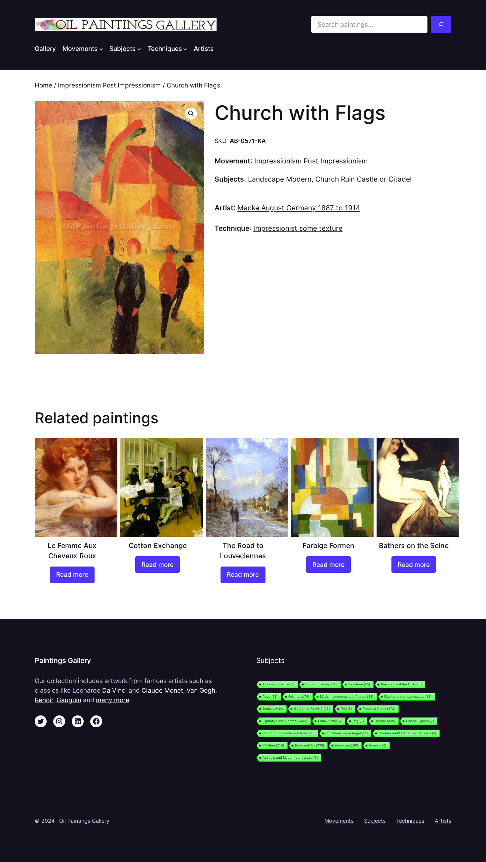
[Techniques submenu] (185, 49)
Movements (338, 820)
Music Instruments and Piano (346, 696)
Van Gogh (200, 690)
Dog (358, 721)
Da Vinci (114, 690)
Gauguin (69, 700)
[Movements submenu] (101, 49)
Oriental (298, 696)
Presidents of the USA (401, 684)
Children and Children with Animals (407, 733)
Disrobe (385, 721)
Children (273, 745)
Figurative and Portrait (285, 721)
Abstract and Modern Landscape (290, 757)
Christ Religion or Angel (346, 733)
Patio (270, 696)
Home (43, 85)
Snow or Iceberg (321, 684)
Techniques (410, 820)
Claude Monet (162, 690)
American (346, 745)
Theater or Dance (278, 684)
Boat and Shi (309, 745)
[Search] (441, 24)
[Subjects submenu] (139, 49)
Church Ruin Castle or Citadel (363, 179)
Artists (443, 820)
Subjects (374, 820)
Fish (346, 708)
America (377, 745)
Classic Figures (420, 721)
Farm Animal (330, 721)
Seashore (359, 684)
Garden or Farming (312, 708)
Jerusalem (273, 708)
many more (112, 700)
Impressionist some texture (298, 228)
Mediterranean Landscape (407, 696)
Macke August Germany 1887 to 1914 (298, 208)
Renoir (44, 700)
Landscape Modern (279, 179)
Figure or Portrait (379, 708)
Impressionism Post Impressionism (109, 85)
